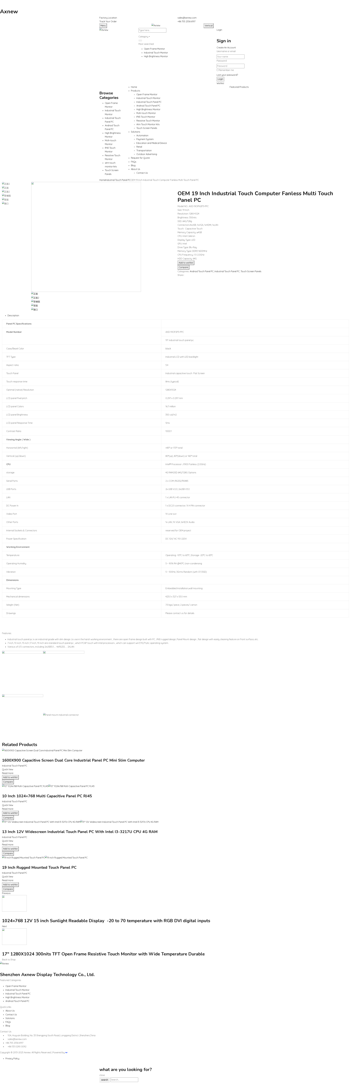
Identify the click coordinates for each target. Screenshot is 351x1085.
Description (13, 315)
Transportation (144, 150)
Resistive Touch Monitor (148, 120)
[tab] (178, 315)
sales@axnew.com (187, 17)
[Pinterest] (183, 280)
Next (4, 926)
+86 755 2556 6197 (186, 21)
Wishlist (220, 83)
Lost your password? (227, 75)
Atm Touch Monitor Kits (148, 124)
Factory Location (108, 17)
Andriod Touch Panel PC (148, 105)
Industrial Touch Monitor (156, 52)
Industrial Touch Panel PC (149, 102)
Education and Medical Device (151, 143)
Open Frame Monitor (154, 48)
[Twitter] (180, 280)
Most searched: (146, 44)
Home (102, 180)
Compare (183, 267)
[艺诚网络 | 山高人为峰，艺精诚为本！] (66, 1052)
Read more (7, 773)
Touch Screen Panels (146, 128)
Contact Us (142, 172)
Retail (139, 146)
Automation (142, 135)
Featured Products (239, 87)
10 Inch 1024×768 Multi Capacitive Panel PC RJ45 (47, 796)
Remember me (226, 70)
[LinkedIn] (181, 280)
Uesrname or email (226, 51)
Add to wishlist (186, 262)
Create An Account (226, 47)
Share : (181, 275)
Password (222, 60)
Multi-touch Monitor (146, 113)
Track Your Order (108, 21)
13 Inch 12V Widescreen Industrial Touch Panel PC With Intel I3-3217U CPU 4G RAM (80, 831)
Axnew (9, 11)
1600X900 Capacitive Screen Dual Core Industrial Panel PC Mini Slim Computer (73, 760)
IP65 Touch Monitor (145, 116)
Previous (6, 893)
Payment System (145, 139)
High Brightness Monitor (156, 56)
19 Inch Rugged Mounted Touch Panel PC (39, 867)
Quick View (7, 769)
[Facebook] (178, 280)
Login (219, 29)
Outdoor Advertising (146, 154)
